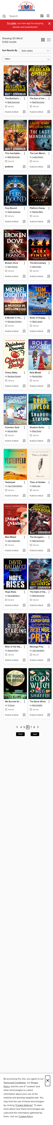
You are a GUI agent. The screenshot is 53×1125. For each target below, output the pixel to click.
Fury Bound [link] (11, 208)
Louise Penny (37, 157)
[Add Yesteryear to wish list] (24, 496)
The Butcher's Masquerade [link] (14, 98)
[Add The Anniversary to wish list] (48, 277)
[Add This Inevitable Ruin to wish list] (24, 167)
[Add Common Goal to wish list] (24, 441)
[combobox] (20, 16)
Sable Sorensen (14, 212)
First (20, 734)
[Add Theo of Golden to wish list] (48, 496)
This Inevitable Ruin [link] (14, 153)
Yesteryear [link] (10, 482)
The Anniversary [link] (38, 263)
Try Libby (11, 23)
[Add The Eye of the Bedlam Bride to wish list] (48, 112)
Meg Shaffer (37, 705)
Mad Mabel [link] (10, 537)
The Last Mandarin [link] (39, 153)
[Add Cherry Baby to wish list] (24, 386)
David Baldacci (14, 596)
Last (35, 734)
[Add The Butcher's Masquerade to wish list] (24, 112)
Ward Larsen (37, 321)
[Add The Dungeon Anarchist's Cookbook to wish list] (48, 551)
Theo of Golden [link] (37, 482)
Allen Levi (36, 486)
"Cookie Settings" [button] (24, 1105)
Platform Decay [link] (37, 208)
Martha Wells (37, 212)
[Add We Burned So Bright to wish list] (24, 715)
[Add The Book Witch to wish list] (48, 715)
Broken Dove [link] (11, 263)
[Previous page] (17, 727)
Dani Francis (13, 267)
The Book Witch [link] (38, 701)
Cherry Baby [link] (11, 372)
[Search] (4, 16)
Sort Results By (9, 50)
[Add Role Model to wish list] (48, 386)
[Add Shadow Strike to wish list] (48, 441)
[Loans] (42, 16)
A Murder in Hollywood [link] (14, 318)
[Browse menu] (48, 16)
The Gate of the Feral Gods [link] (39, 592)
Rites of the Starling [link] (14, 647)
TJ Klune (11, 705)
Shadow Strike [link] (37, 427)
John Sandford (38, 650)
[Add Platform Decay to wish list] (48, 222)
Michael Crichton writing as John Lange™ (16, 321)
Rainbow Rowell (14, 376)
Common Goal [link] (12, 427)
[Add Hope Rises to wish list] (24, 605)
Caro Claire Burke (15, 486)
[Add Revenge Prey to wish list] (48, 660)
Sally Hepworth (14, 541)
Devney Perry (13, 650)
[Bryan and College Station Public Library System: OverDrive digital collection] (26, 6)
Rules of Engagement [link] (39, 318)
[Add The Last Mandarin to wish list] (48, 167)
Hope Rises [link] (10, 592)
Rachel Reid (37, 376)
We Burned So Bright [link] (14, 701)
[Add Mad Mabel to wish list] (24, 551)
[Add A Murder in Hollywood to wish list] (24, 331)
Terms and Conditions (15, 1082)
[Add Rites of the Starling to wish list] (24, 660)
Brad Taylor (36, 431)
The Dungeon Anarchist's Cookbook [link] (39, 537)
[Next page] (38, 727)
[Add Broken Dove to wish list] (24, 277)
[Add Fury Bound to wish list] (24, 222)
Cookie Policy (26, 1116)
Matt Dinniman (14, 102)
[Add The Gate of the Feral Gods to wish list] (48, 605)
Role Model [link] (35, 372)
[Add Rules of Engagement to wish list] (48, 331)
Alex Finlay (36, 267)
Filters (7, 59)
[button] (43, 40)
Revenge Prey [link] (36, 647)
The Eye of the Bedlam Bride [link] (39, 98)
